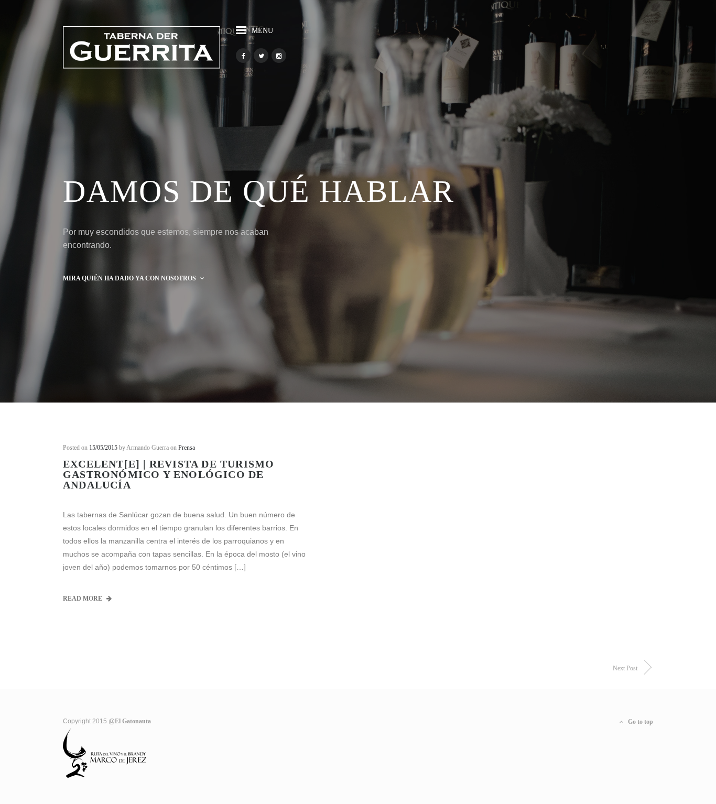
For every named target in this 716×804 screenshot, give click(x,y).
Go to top (639, 722)
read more (83, 598)
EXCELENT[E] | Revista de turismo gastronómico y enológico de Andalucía (168, 474)
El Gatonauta (133, 721)
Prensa (186, 447)
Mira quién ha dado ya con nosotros (130, 278)
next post (625, 668)
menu (262, 31)
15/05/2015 (103, 447)
